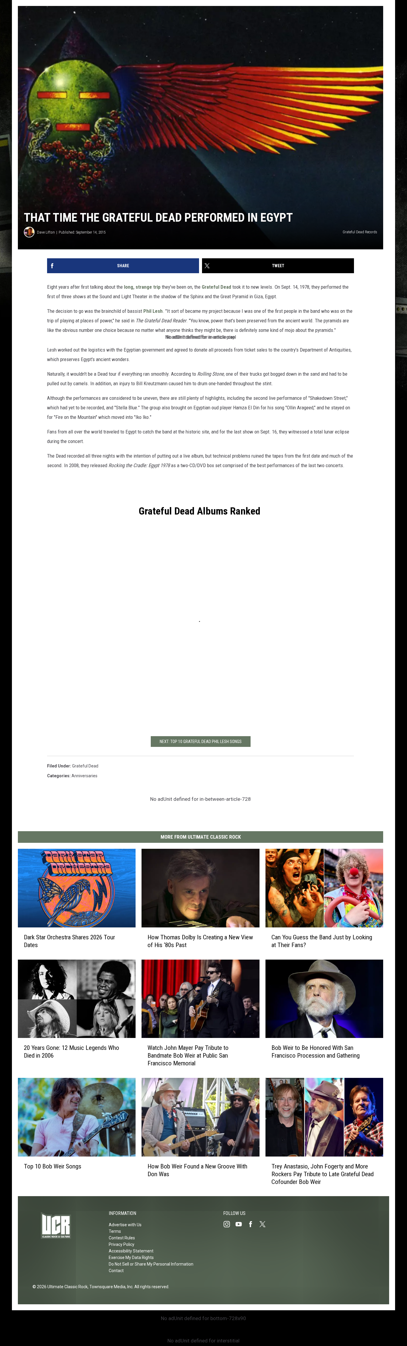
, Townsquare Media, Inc (110, 1286)
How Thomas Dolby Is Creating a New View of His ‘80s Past (200, 940)
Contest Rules (122, 1237)
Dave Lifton (46, 232)
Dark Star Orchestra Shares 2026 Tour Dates (69, 940)
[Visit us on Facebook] (253, 1224)
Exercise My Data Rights (131, 1257)
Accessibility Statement (131, 1251)
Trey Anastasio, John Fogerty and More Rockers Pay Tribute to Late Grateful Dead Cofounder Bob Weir (322, 1173)
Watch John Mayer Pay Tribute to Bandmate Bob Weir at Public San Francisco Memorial (188, 1055)
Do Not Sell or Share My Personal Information (151, 1264)
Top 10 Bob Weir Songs (52, 1166)
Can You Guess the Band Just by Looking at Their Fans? (321, 940)
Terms (115, 1231)
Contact (116, 1270)
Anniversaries (84, 775)
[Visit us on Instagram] (229, 1224)
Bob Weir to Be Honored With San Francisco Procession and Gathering (315, 1051)
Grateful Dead (216, 287)
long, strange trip (142, 287)
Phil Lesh (153, 311)
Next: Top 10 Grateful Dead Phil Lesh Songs (201, 741)
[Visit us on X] (265, 1224)
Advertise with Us (125, 1224)
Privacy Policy (121, 1244)
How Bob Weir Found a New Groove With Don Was (197, 1169)
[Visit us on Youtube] (241, 1224)
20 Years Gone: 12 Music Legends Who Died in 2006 (71, 1051)
